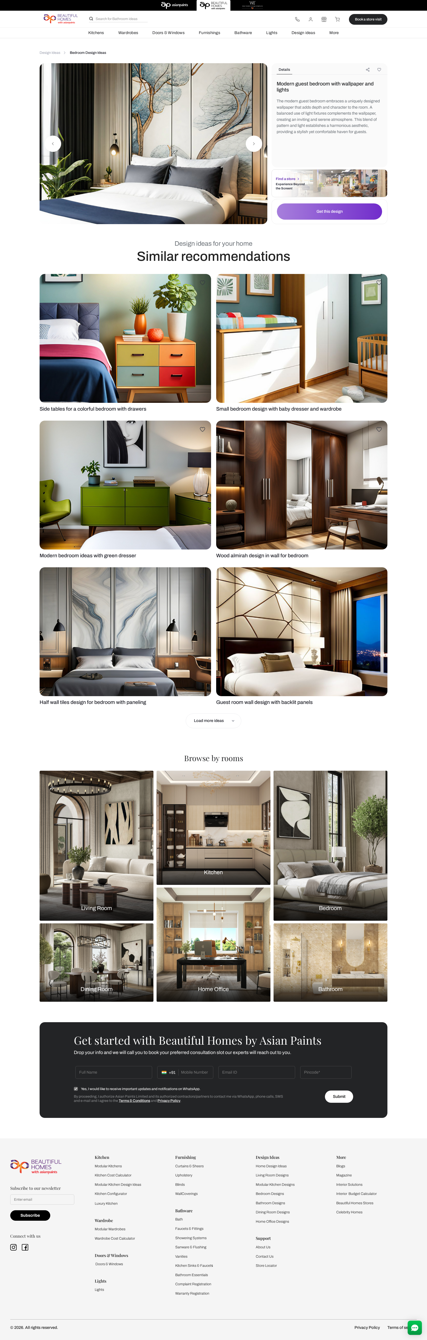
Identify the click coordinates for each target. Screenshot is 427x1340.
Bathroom (330, 989)
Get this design (329, 211)
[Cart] (337, 19)
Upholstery (183, 1175)
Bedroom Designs (270, 1194)
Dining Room (97, 989)
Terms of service (402, 1327)
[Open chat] (415, 1328)
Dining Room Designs (273, 1212)
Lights (271, 32)
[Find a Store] (324, 19)
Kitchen (213, 872)
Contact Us (265, 1256)
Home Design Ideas (271, 1166)
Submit (339, 1096)
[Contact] (297, 19)
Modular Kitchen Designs (275, 1184)
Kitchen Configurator (111, 1194)
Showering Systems (191, 1238)
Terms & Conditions (134, 1101)
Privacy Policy (168, 1101)
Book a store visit (368, 19)
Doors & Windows (168, 32)
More (334, 32)
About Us (263, 1247)
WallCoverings (186, 1194)
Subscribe (30, 1215)
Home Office (213, 989)
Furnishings (209, 32)
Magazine (344, 1175)
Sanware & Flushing (190, 1247)
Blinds (180, 1184)
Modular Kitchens (108, 1166)
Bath (179, 1219)
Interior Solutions (349, 1184)
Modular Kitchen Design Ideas (118, 1184)
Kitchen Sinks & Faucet (193, 1265)
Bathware (243, 32)
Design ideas (303, 32)
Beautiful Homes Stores (354, 1203)
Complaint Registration (193, 1284)
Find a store (285, 179)
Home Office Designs (272, 1221)
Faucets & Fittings (189, 1229)
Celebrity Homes (349, 1212)
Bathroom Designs (270, 1203)
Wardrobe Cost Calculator (115, 1238)
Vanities (181, 1256)
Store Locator (266, 1265)
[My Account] (311, 19)
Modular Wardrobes (110, 1229)
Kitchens (96, 32)
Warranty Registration (192, 1293)
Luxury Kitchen (106, 1203)
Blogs (340, 1166)
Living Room (96, 908)
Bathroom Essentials (191, 1275)
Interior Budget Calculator (356, 1194)
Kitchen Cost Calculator (113, 1175)
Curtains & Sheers (189, 1166)
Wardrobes (128, 32)
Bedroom (330, 908)
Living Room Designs (272, 1175)
